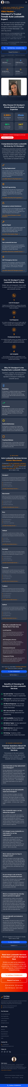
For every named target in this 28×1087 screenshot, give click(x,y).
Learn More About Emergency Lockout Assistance (11, 216)
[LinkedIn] (10, 1052)
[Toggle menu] (26, 2)
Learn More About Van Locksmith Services (12, 251)
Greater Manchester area (8, 468)
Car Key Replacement (5, 1014)
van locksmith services (20, 465)
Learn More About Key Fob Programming (12, 197)
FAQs (2, 1038)
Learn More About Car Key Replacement (12, 178)
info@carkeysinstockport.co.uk (7, 1046)
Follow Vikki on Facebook (6, 1070)
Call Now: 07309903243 (7, 137)
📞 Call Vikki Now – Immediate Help (15, 48)
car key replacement (14, 463)
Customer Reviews (5, 1036)
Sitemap (21, 1077)
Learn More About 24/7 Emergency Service (12, 270)
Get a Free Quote (4, 1031)
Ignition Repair (4, 1020)
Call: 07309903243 (15, 671)
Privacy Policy (8, 1077)
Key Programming (4, 1016)
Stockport (16, 466)
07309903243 (6, 1044)
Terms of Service (15, 1077)
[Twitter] (7, 1052)
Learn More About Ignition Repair (10, 234)
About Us (3, 1029)
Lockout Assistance (5, 1018)
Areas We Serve (4, 1033)
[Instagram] (4, 1052)
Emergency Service (5, 1022)
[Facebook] (2, 1052)
